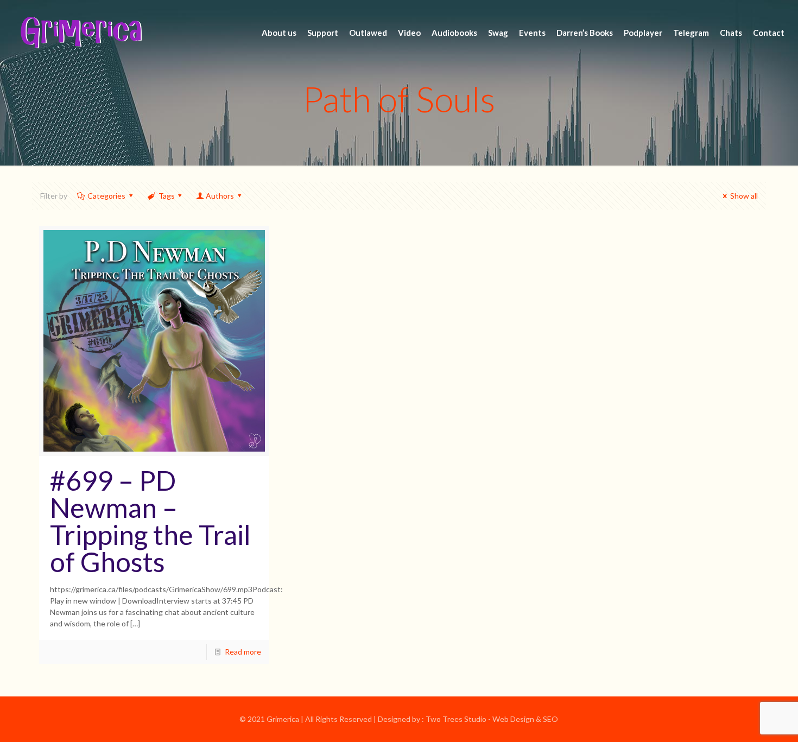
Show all (744, 195)
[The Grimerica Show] (80, 32)
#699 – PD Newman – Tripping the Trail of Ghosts (150, 521)
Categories (106, 195)
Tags (167, 195)
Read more (243, 651)
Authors (220, 195)
